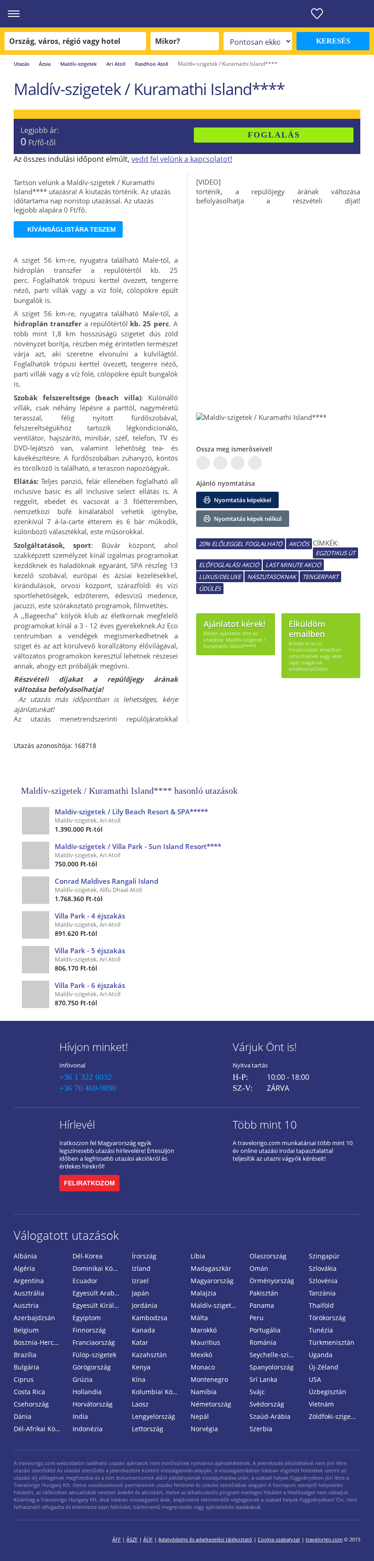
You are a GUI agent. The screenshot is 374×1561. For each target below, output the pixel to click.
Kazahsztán (149, 1354)
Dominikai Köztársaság (98, 1268)
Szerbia (260, 1428)
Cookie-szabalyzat (279, 1539)
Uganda (320, 1354)
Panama (261, 1305)
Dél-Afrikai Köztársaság (39, 1428)
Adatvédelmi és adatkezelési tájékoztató (205, 1539)
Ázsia (45, 63)
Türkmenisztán (331, 1342)
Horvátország (93, 1404)
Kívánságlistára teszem (71, 229)
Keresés (333, 41)
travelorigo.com (324, 1539)
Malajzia (203, 1293)
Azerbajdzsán (34, 1317)
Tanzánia (322, 1293)
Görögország (92, 1367)
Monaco (203, 1367)
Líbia (198, 1256)
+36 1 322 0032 (85, 1077)
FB (203, 463)
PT (237, 463)
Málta (199, 1317)
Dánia (22, 1416)
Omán (258, 1268)
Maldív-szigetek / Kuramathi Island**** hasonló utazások (129, 791)
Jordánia (144, 1305)
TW (255, 463)
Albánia (25, 1256)
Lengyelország (153, 1416)
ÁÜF (148, 1539)
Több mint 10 (265, 1124)
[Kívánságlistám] (317, 13)
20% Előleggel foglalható (240, 544)
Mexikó (201, 1354)
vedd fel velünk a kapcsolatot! (181, 159)
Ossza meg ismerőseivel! (234, 449)
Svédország (266, 1404)
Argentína (29, 1280)
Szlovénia (323, 1280)
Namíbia (204, 1391)
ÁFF (116, 1539)
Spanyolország (271, 1367)
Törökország (327, 1317)
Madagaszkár (211, 1268)
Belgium (26, 1330)
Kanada (143, 1330)
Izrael (140, 1280)
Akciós (299, 544)
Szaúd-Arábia (270, 1416)
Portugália (264, 1330)
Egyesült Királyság (98, 1305)
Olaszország (267, 1256)
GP (220, 463)
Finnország (89, 1330)
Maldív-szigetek (78, 63)
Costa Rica (29, 1391)
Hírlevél (77, 1124)
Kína (138, 1379)
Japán (140, 1293)
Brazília (25, 1354)
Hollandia (87, 1391)
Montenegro (209, 1379)
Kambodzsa (149, 1317)
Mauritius (205, 1342)
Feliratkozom (89, 1183)
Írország (144, 1256)
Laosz (140, 1404)
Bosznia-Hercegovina (39, 1342)
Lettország (147, 1428)
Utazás (21, 63)
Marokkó (204, 1330)
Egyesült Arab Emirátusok (98, 1293)
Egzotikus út (335, 553)
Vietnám (321, 1404)
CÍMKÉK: (326, 542)
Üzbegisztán (327, 1391)
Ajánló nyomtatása (225, 483)
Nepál (200, 1416)
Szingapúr (324, 1256)
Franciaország (94, 1342)
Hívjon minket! (93, 1046)
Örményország (271, 1280)
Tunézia (321, 1330)
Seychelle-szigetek (275, 1354)
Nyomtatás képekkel (242, 500)
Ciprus (24, 1379)
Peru (256, 1317)
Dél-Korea (88, 1256)
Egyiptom (87, 1317)
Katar (140, 1342)
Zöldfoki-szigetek (334, 1416)
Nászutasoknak (271, 577)
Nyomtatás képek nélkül (247, 519)
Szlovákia (323, 1268)
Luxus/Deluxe (220, 577)
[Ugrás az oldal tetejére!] (355, 1539)
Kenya (141, 1367)
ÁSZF (132, 1539)
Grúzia (83, 1379)
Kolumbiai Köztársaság (157, 1391)
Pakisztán (263, 1293)
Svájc (257, 1391)
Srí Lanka (263, 1379)
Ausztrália (29, 1293)
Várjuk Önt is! (265, 1046)
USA (315, 1379)
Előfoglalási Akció (229, 565)
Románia (262, 1342)
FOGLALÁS (274, 134)
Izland (141, 1268)
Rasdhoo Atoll (151, 63)
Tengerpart (320, 577)
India (80, 1416)
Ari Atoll (115, 63)
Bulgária (26, 1367)
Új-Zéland (323, 1367)
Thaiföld (321, 1305)
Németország (211, 1404)
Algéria (24, 1268)
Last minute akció (293, 565)
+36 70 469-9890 (87, 1088)
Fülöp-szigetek (94, 1354)
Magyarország (212, 1280)
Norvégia (204, 1428)
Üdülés (210, 588)
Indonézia (88, 1428)
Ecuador (85, 1280)
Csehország (31, 1404)
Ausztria (26, 1305)
